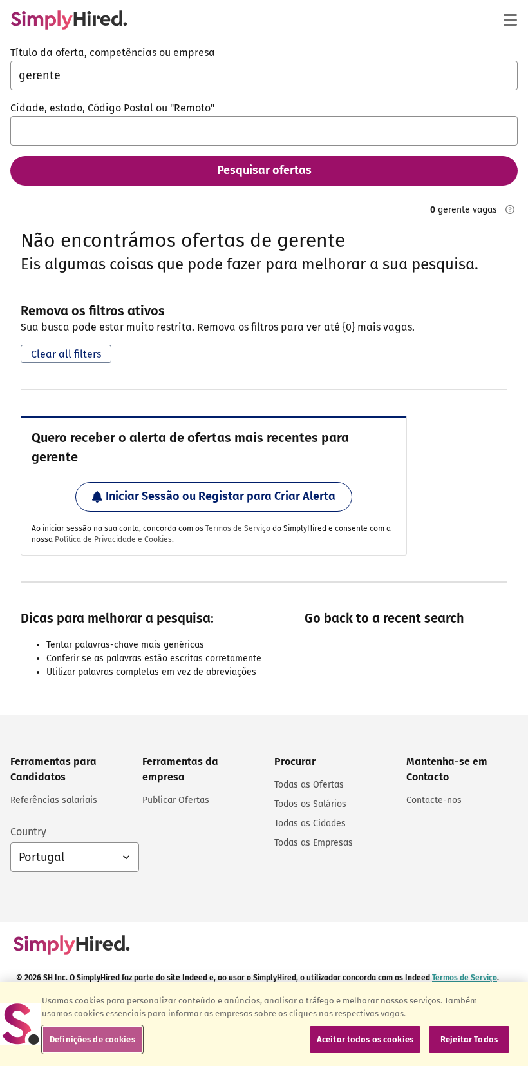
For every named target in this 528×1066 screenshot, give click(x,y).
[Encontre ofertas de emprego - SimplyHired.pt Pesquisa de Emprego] (68, 20)
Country (28, 832)
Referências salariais (53, 800)
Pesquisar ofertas (264, 170)
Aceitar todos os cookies (365, 1039)
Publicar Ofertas (175, 800)
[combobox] (264, 75)
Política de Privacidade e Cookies (113, 539)
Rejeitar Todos (469, 1039)
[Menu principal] (510, 20)
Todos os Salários (310, 804)
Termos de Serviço (237, 528)
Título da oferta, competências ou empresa (112, 52)
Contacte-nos (434, 800)
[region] (264, 1024)
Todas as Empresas (313, 842)
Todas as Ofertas (309, 784)
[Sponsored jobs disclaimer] (510, 209)
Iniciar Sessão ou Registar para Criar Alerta (220, 496)
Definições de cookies (92, 1039)
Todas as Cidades (310, 823)
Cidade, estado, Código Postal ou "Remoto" (112, 108)
